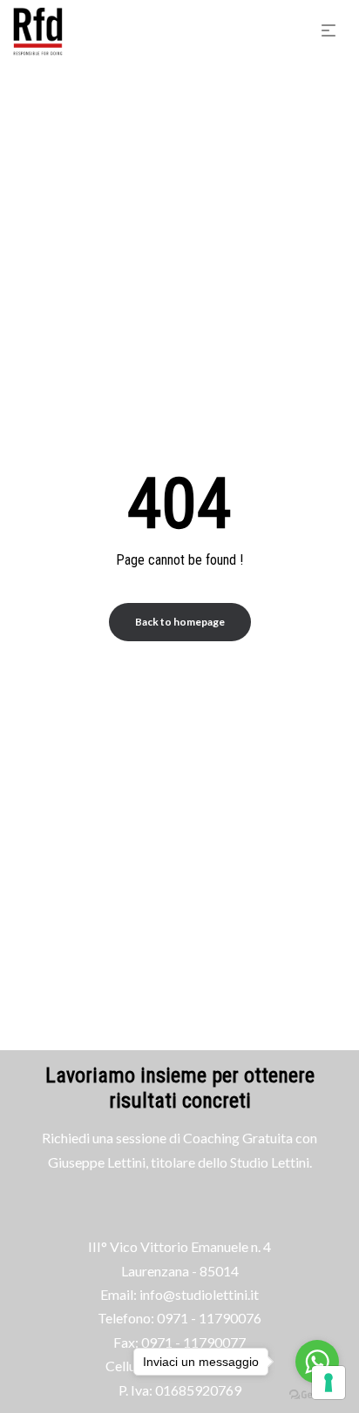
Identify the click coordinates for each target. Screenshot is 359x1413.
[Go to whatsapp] (317, 1361)
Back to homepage (180, 621)
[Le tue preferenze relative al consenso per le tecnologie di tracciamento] (328, 1382)
